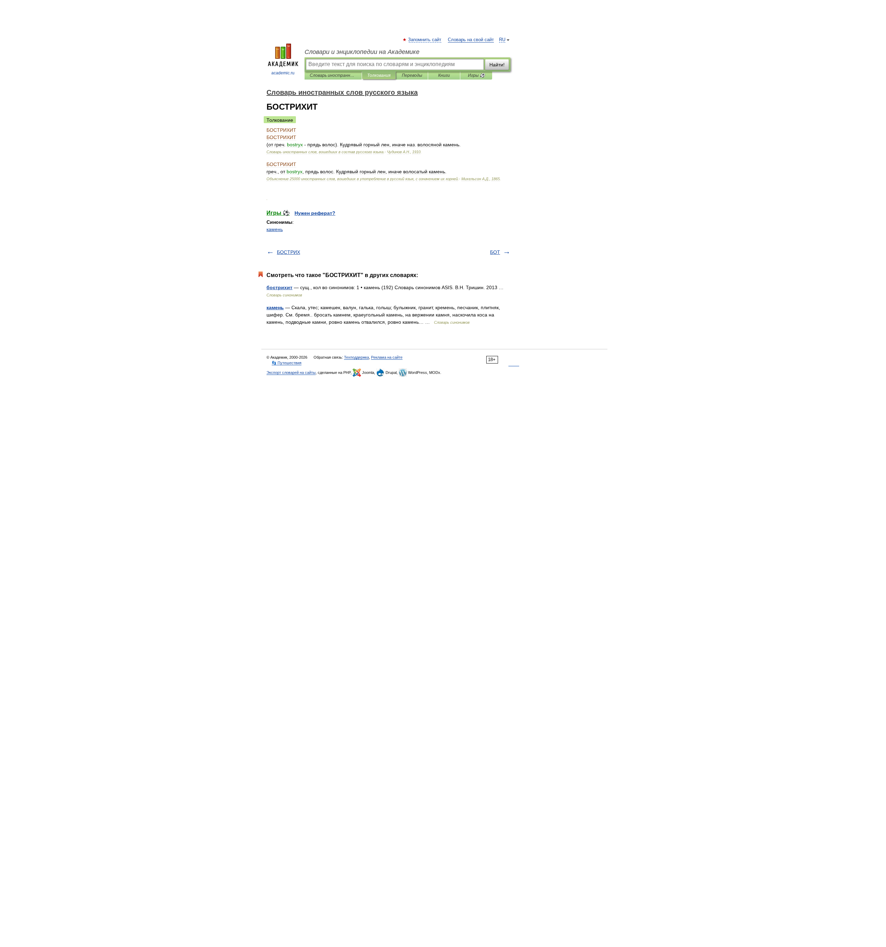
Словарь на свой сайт (471, 39)
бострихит (279, 287)
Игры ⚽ (476, 75)
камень (274, 229)
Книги (444, 75)
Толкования (378, 75)
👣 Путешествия (286, 363)
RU (502, 39)
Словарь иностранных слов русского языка (333, 75)
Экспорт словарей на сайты (291, 372)
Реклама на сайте (387, 357)
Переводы (412, 75)
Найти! (497, 64)
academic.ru (283, 73)
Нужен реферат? (315, 213)
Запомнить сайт (425, 39)
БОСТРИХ (288, 252)
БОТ (495, 252)
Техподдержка (356, 357)
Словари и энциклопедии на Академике (362, 51)
